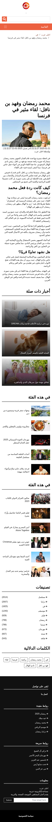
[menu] (5, 26)
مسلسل (41, 597)
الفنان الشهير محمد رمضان (14, 158)
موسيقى (41, 611)
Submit (9, 800)
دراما (43, 602)
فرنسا (14, 660)
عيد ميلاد (42, 718)
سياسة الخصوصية (26, 816)
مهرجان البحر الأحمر (37, 755)
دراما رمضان (40, 731)
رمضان (42, 620)
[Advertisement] (26, 67)
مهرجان (42, 629)
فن (44, 606)
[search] (4, 19)
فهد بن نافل (43, 665)
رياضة (23, 660)
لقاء (6, 660)
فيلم (43, 615)
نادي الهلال (29, 665)
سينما (43, 625)
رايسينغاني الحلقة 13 (41, 221)
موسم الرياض (40, 727)
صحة (43, 634)
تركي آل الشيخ (40, 751)
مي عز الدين (41, 769)
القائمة (44, 26)
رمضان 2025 (40, 714)
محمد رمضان (36, 660)
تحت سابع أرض (39, 764)
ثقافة (43, 638)
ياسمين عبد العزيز (38, 760)
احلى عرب (45, 35)
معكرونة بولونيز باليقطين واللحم (16, 426)
